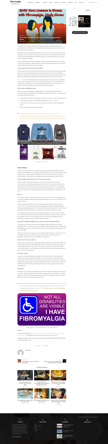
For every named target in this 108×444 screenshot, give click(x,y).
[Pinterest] (93, 2)
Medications (63, 2)
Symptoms (56, 2)
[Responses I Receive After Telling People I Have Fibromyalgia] (59, 426)
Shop (76, 2)
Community (70, 2)
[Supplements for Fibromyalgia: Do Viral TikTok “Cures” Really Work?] (58, 375)
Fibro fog (19, 80)
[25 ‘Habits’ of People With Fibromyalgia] (59, 431)
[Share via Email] (47, 345)
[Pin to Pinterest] (46, 345)
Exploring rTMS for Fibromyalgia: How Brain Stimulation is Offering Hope (58, 402)
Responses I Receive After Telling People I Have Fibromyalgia (68, 425)
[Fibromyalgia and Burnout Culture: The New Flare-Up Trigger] (25, 375)
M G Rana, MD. (23, 41)
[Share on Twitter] (44, 345)
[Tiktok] (95, 2)
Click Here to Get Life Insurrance (80, 32)
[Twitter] (90, 2)
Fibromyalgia (30, 2)
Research (45, 2)
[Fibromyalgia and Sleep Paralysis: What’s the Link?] (42, 393)
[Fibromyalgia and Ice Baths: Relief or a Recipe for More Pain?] (25, 393)
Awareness (37, 2)
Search (88, 10)
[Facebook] (88, 2)
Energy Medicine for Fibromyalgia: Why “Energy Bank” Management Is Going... (41, 383)
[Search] (97, 2)
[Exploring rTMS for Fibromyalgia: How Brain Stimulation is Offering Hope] (58, 393)
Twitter (35, 430)
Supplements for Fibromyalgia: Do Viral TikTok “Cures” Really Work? (58, 383)
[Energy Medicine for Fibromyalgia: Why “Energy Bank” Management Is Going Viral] (42, 375)
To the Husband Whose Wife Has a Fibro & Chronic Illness (68, 436)
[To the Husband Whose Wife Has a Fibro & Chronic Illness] (59, 436)
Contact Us (81, 2)
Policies (36, 427)
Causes (50, 2)
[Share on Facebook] (43, 345)
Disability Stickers (38, 426)
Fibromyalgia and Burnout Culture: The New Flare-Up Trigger (25, 383)
